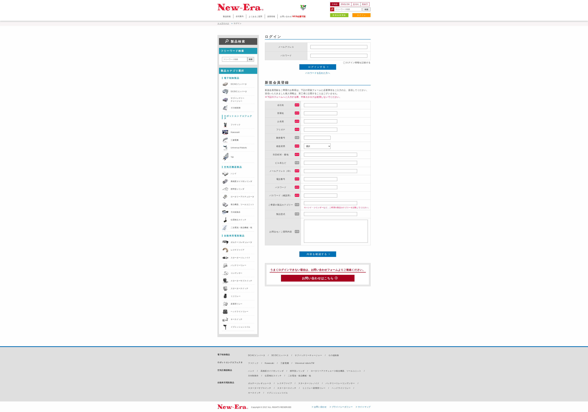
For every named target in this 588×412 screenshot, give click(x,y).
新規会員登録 (339, 15)
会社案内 (240, 16)
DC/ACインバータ (256, 355)
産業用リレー (319, 388)
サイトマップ (364, 407)
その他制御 (333, 355)
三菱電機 (285, 363)
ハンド (251, 371)
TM (312, 363)
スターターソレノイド (308, 383)
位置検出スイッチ (273, 376)
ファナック (253, 363)
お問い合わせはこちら (318, 278)
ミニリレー (307, 388)
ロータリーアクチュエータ (323, 371)
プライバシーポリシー (342, 407)
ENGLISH (345, 4)
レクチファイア (284, 383)
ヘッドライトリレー (341, 388)
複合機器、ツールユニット (348, 371)
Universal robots (303, 363)
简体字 (365, 4)
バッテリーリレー (334, 383)
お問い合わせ (320, 407)
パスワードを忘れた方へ (317, 73)
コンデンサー (348, 383)
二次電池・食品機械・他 (299, 376)
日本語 (335, 4)
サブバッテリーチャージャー (308, 355)
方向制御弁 (253, 376)
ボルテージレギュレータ (259, 383)
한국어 (356, 4)
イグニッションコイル (277, 393)
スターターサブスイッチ (259, 388)
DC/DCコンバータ (280, 355)
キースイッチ (254, 393)
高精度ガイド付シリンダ (272, 371)
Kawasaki (269, 363)
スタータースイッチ (286, 388)
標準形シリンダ (297, 371)
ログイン (361, 15)
